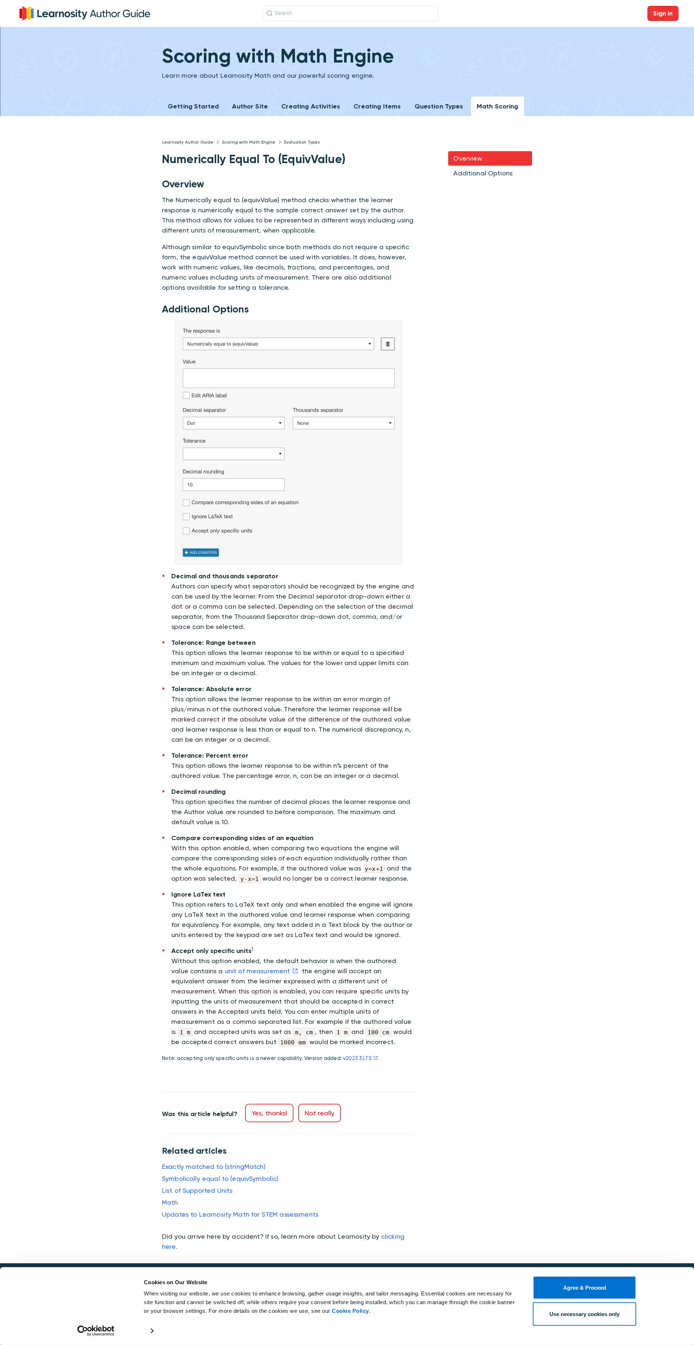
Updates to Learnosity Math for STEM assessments (240, 1214)
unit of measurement (257, 971)
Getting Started (193, 106)
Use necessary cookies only (584, 1314)
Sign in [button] (663, 13)
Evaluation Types (302, 142)
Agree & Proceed (584, 1288)
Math (170, 1202)
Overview (467, 158)
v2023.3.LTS (357, 1058)
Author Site (250, 106)
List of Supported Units (197, 1190)
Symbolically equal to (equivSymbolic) (220, 1178)
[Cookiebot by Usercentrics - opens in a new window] (96, 1330)
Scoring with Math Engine (249, 142)
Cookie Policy (350, 1311)
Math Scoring (497, 106)
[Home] (85, 12)
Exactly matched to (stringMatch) (214, 1166)
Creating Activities (310, 106)
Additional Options (483, 173)
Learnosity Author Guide (187, 142)
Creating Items (377, 106)
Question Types (439, 106)
